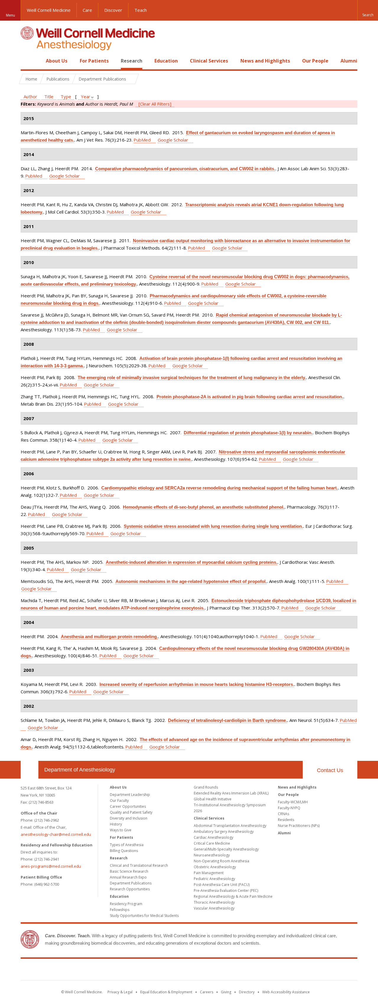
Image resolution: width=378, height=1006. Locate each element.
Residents (286, 819)
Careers (206, 991)
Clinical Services (209, 61)
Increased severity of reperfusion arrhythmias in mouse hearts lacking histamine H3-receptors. (197, 684)
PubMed (142, 140)
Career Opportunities (128, 806)
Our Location (29, 770)
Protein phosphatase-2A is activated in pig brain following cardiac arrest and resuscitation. (250, 396)
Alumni (348, 61)
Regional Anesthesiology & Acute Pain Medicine (233, 896)
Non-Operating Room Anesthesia (221, 861)
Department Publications (130, 883)
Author (30, 96)
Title (48, 96)
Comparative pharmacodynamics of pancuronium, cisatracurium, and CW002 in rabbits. (185, 168)
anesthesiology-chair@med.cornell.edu (56, 834)
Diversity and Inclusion (128, 818)
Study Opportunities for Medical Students (144, 915)
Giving (226, 991)
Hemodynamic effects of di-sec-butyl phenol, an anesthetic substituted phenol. (203, 506)
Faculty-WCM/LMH (293, 802)
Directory (247, 991)
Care (87, 10)
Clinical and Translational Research (139, 865)
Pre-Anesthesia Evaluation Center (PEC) (226, 890)
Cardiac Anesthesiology (213, 837)
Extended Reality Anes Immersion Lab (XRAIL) (231, 793)
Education (166, 61)
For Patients (94, 61)
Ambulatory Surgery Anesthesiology (224, 831)
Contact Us (330, 770)
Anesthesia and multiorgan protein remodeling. (109, 636)
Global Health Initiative (213, 799)
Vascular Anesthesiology (214, 908)
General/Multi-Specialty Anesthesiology (226, 849)
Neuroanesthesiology (212, 855)
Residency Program (126, 903)
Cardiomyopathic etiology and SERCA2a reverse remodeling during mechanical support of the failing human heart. (219, 487)
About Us (56, 61)
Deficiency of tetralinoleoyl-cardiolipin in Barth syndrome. (227, 720)
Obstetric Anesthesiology (215, 866)
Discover (113, 10)
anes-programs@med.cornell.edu (51, 866)
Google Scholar (173, 140)
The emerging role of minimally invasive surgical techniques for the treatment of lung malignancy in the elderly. (192, 377)
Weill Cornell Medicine (49, 10)
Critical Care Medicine (212, 843)
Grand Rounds (206, 787)
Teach (140, 10)
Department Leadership (130, 794)
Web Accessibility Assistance (286, 991)
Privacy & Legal (120, 991)
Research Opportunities (130, 889)
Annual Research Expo (128, 877)
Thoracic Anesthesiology (214, 902)
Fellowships (119, 909)
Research (131, 61)
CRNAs (283, 813)
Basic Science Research (129, 871)
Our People (315, 61)
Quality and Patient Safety (131, 812)
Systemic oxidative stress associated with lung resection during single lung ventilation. (213, 526)
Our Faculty (119, 800)
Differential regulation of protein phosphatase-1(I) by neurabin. (248, 432)
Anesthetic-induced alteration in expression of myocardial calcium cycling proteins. (191, 562)
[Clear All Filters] (155, 104)
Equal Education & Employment (166, 991)
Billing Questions (124, 850)
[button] (367, 10)
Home (27, 60)
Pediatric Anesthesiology (214, 878)
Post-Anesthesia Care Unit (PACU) (222, 884)
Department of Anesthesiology (79, 770)
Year (85, 96)
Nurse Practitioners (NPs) (299, 825)
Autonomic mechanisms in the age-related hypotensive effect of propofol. (191, 581)
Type (66, 96)
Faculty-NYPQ (289, 807)
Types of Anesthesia (127, 844)
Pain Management (209, 872)
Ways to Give (120, 830)
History (116, 824)
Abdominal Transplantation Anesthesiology (230, 825)
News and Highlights (265, 61)
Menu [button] (10, 15)
